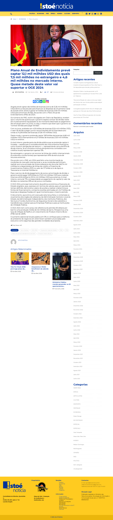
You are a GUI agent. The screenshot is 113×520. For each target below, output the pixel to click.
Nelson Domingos (78, 444)
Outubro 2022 (77, 314)
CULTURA (67, 13)
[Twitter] (89, 13)
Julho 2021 (76, 374)
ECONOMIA (40, 13)
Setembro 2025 (77, 172)
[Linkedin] (101, 13)
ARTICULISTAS (77, 396)
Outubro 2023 (77, 265)
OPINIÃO (76, 452)
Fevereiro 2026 (77, 152)
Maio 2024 (76, 237)
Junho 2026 (76, 139)
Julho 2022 (76, 326)
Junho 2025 (76, 184)
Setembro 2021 (77, 366)
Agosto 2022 (77, 322)
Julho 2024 (76, 229)
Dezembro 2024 (78, 208)
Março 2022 (76, 342)
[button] (82, 12)
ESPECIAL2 (76, 428)
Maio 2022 (76, 334)
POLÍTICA (32, 13)
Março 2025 (76, 196)
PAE (61, 230)
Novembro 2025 (78, 164)
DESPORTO (75, 13)
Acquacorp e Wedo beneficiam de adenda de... (36, 269)
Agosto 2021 (77, 370)
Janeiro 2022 (77, 350)
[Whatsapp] (44, 101)
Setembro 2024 (78, 220)
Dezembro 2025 (78, 160)
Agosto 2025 (77, 176)
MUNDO (59, 13)
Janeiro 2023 (77, 301)
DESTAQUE (76, 408)
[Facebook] (34, 101)
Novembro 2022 (78, 310)
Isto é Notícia (24, 230)
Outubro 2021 (77, 362)
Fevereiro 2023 (77, 297)
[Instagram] (47, 101)
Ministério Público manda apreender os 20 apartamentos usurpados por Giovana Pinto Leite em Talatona (87, 94)
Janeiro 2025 (77, 204)
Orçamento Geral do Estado (49, 230)
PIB (67, 230)
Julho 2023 (76, 277)
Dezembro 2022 (78, 305)
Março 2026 (76, 148)
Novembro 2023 (78, 261)
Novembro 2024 (78, 212)
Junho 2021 (76, 378)
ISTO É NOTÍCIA (19, 92)
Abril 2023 (76, 289)
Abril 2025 (76, 192)
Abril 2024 (76, 241)
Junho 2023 (76, 281)
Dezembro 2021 (78, 354)
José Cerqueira (77, 432)
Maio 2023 (76, 285)
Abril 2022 (76, 338)
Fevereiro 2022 (77, 346)
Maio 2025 (76, 188)
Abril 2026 (76, 144)
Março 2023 (76, 293)
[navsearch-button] (11, 13)
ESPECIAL (76, 424)
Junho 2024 (76, 233)
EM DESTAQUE (78, 420)
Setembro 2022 (77, 318)
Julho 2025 (76, 180)
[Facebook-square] (86, 13)
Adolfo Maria (77, 388)
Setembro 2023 (77, 269)
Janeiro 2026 (77, 156)
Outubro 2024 (77, 216)
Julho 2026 (76, 135)
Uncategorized (77, 469)
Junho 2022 (76, 330)
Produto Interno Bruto (44, 233)
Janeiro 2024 (77, 253)
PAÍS (47, 13)
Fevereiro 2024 (77, 249)
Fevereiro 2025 (77, 200)
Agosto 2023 (77, 273)
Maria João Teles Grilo (79, 436)
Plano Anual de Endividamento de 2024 (23, 233)
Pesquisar (76, 69)
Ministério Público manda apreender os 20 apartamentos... (58, 284)
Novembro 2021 (78, 358)
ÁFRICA (53, 13)
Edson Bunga (77, 416)
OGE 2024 (34, 230)
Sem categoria (77, 465)
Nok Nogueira (77, 448)
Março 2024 (76, 245)
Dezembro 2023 (78, 257)
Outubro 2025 (77, 168)
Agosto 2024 (77, 225)
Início (14, 19)
